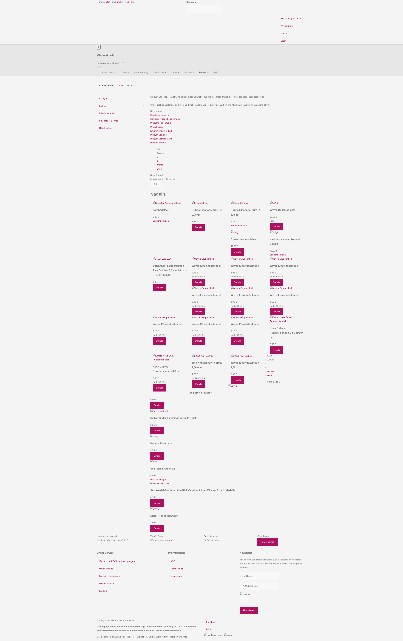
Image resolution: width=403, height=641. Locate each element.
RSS (208, 629)
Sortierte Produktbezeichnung (165, 119)
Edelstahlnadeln (107, 113)
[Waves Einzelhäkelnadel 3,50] (241, 355)
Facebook (211, 622)
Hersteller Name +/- (160, 115)
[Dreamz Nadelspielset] (235, 232)
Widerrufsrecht (106, 583)
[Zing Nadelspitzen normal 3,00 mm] (202, 355)
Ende (159, 169)
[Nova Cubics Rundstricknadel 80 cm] (170, 357)
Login (283, 41)
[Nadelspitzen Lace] (154, 436)
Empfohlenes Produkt (161, 131)
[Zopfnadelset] (167, 203)
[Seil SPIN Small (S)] (232, 385)
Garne (174, 72)
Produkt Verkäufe (158, 134)
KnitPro (102, 106)
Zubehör (124, 72)
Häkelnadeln (105, 128)
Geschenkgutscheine (291, 18)
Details (198, 227)
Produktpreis (156, 127)
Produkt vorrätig (158, 142)
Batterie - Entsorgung (109, 576)
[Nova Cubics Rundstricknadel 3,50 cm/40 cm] (287, 319)
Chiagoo (103, 98)
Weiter (160, 164)
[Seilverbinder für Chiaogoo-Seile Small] (159, 411)
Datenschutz (176, 568)
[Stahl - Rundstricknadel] (154, 509)
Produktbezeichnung (160, 123)
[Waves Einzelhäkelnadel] (203, 259)
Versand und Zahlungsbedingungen (117, 561)
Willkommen (287, 26)
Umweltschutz (106, 568)
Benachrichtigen (161, 221)
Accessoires (108, 72)
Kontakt (284, 33)
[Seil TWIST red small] (154, 461)
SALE (216, 72)
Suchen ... (191, 2)
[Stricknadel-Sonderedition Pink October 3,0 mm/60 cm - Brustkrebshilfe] (162, 259)
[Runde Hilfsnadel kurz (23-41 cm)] (239, 203)
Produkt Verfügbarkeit (161, 138)
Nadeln (203, 72)
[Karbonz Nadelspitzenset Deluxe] (274, 232)
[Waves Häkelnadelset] (274, 203)
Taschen (188, 72)
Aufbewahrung (141, 72)
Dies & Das (159, 72)
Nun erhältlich (267, 542)
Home (121, 85)
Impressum (176, 576)
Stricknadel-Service (108, 120)
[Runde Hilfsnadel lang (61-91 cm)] (200, 203)
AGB (172, 561)
